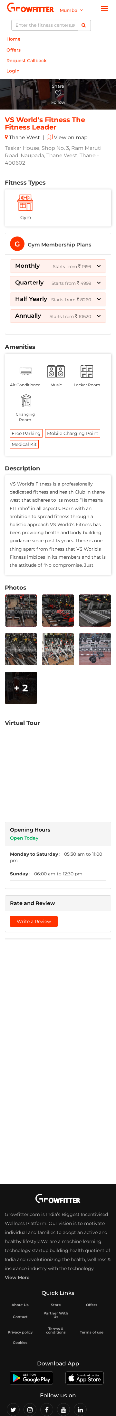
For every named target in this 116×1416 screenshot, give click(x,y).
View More (17, 1277)
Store (56, 1305)
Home (13, 39)
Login (13, 71)
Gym (25, 217)
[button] (58, 266)
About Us (20, 1305)
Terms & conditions (56, 1330)
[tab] (58, 243)
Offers (13, 50)
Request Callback (26, 60)
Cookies (20, 1342)
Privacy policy (20, 1332)
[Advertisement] (58, 1004)
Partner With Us (56, 1315)
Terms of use (91, 1332)
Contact (20, 1317)
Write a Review (34, 921)
